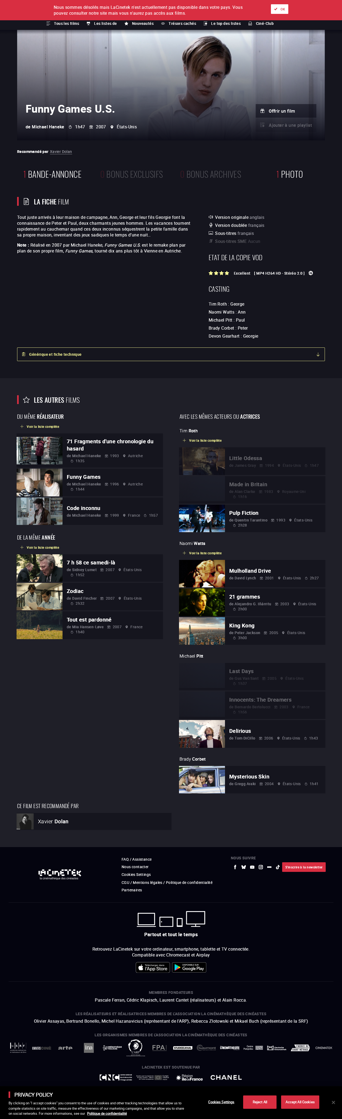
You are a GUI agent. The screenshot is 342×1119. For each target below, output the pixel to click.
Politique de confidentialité (107, 1113)
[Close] (333, 1102)
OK (283, 9)
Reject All (260, 1102)
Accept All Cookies (300, 1102)
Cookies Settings (221, 1102)
